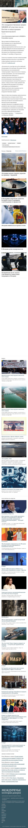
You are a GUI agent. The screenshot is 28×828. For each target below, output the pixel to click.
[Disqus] (14, 297)
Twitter (3, 818)
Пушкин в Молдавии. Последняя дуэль (12, 489)
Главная (3, 804)
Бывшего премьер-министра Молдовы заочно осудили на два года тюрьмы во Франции (14, 769)
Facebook (4, 817)
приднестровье (11, 143)
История (3, 807)
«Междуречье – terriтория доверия (10, 2)
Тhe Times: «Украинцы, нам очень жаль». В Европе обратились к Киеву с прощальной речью (14, 779)
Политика (13, 140)
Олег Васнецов (5, 144)
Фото (3, 809)
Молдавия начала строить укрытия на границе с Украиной (14, 174)
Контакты (4, 815)
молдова (4, 143)
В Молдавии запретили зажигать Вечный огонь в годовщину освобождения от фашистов (13, 200)
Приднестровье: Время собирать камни (12, 436)
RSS (2, 822)
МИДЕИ (19, 143)
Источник (4, 136)
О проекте (4, 814)
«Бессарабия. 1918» (7, 458)
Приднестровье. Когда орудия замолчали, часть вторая (13, 376)
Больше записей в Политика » (20, 150)
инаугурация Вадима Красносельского (11, 146)
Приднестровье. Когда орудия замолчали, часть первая (13, 410)
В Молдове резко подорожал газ (12, 249)
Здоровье (4, 810)
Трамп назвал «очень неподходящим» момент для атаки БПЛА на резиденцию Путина (12, 758)
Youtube (3, 820)
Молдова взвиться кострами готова (14, 225)
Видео (3, 812)
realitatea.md (11, 63)
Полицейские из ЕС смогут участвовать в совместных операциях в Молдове (11, 274)
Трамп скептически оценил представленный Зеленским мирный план (13, 764)
